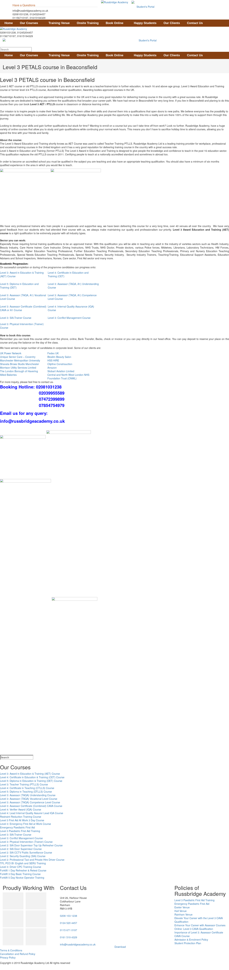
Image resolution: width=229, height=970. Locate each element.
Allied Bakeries (8, 374)
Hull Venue (180, 911)
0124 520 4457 (68, 923)
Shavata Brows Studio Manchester (19, 364)
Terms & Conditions (11, 950)
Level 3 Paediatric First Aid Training (20, 831)
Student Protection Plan (187, 943)
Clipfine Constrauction (59, 364)
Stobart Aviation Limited (60, 371)
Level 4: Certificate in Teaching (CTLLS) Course (27, 788)
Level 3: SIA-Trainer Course (15, 318)
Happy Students (145, 23)
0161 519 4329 (68, 937)
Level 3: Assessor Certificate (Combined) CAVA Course (31, 806)
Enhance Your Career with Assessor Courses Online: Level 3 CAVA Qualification (199, 927)
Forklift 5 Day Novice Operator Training (22, 877)
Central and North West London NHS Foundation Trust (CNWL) (68, 376)
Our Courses (29, 23)
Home (8, 23)
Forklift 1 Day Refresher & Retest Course (23, 870)
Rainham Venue (183, 914)
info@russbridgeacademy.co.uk (78, 944)
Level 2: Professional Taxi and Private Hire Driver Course (32, 859)
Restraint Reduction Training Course (20, 816)
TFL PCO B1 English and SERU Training (23, 863)
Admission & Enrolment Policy (191, 939)
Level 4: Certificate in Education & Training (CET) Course (32, 777)
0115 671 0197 (68, 930)
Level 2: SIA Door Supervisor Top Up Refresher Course (31, 845)
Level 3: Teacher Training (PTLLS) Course (24, 784)
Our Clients (172, 23)
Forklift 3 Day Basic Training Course (20, 874)
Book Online (114, 23)
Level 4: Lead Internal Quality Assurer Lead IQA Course (31, 813)
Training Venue (59, 23)
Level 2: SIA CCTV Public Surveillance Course (26, 852)
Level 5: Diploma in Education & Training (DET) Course (31, 781)
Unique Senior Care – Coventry (17, 357)
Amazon (52, 367)
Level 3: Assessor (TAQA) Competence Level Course (30, 802)
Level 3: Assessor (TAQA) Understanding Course (27, 795)
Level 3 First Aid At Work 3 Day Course (22, 820)
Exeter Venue (182, 907)
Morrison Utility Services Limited (18, 367)
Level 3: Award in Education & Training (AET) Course (30, 773)
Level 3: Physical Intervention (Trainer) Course (26, 841)
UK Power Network (10, 353)
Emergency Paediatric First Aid (17, 827)
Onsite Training (88, 23)
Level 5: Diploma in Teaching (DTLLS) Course (26, 791)
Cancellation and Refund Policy (17, 954)
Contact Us (195, 23)
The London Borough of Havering (19, 371)
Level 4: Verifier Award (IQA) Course (20, 809)
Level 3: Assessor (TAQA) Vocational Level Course (28, 798)
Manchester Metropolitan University (20, 360)
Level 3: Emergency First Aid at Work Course (25, 824)
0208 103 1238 (68, 915)
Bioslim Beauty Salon (59, 357)
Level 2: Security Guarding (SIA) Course (22, 856)
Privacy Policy (8, 957)
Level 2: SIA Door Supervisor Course (21, 849)
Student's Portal (145, 6)
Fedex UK (53, 353)
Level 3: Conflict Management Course (69, 318)
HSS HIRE (53, 360)
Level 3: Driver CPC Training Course (20, 867)
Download (120, 946)
